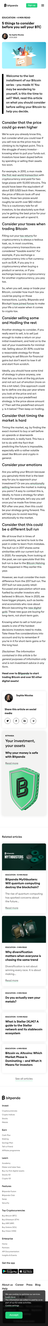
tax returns (26, 236)
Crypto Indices (8, 1115)
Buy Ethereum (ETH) (10, 1220)
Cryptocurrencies (9, 1111)
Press (29, 1285)
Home (4, 1244)
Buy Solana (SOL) (9, 1227)
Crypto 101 (6, 1179)
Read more (11, 763)
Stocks (5, 1119)
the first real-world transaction (20, 175)
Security (5, 1203)
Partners (5, 1248)
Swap (4, 1199)
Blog (38, 1285)
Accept (13, 1315)
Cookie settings (12, 1306)
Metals (5, 1122)
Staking (5, 1139)
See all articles (24, 1079)
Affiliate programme (11, 1151)
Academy (6, 1163)
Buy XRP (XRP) (8, 1223)
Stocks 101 (6, 1175)
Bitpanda (23, 673)
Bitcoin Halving (36, 563)
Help (5, 1288)
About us (7, 1285)
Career (19, 1285)
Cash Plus (6, 1135)
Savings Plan (7, 1143)
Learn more (10, 1297)
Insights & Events (9, 1255)
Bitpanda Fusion (9, 1191)
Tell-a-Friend (7, 1147)
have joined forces (23, 303)
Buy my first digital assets (13, 1171)
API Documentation (10, 1252)
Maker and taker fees (11, 1167)
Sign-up (31, 5)
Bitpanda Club (8, 1195)
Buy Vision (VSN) (9, 1231)
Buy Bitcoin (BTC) (9, 1216)
